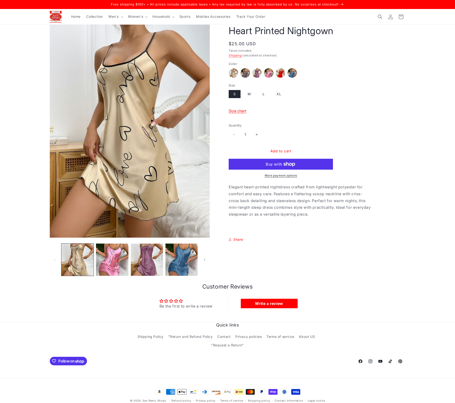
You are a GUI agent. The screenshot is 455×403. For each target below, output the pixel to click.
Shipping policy (259, 400)
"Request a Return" (227, 345)
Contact (224, 337)
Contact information (289, 400)
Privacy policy (205, 400)
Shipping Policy (150, 337)
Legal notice (316, 400)
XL (279, 94)
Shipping (235, 55)
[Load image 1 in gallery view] (77, 260)
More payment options (281, 175)
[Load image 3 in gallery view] (147, 260)
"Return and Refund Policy (190, 337)
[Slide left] (55, 259)
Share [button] (238, 239)
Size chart (237, 111)
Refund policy (181, 400)
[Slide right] (204, 259)
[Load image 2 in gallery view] (112, 260)
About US (307, 337)
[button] (115, 17)
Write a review (269, 303)
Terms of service (280, 337)
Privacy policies (248, 337)
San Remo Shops (154, 400)
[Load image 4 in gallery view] (181, 260)
